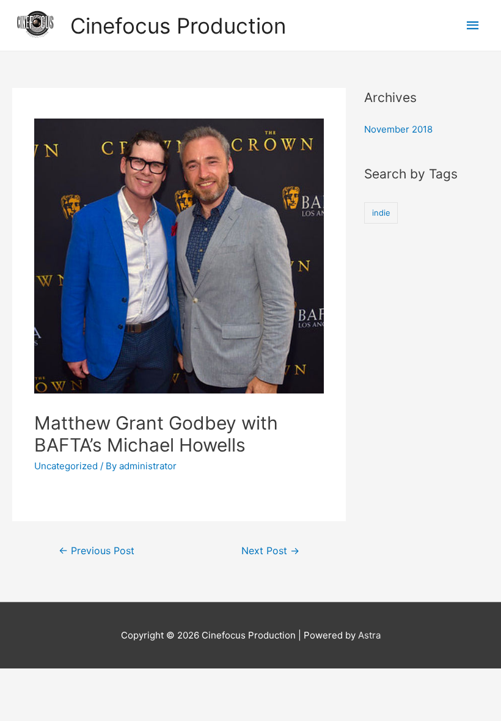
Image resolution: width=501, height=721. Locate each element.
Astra (369, 635)
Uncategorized (66, 466)
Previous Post (96, 551)
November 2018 (398, 129)
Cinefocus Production (178, 25)
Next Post (270, 551)
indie (381, 213)
